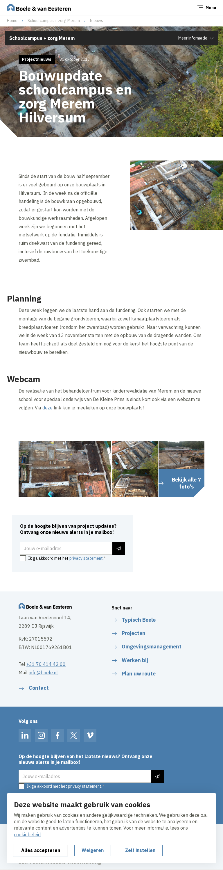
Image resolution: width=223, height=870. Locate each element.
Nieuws (96, 20)
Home (12, 20)
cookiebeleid (27, 834)
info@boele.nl (43, 672)
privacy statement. (86, 558)
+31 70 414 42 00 (46, 664)
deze (47, 408)
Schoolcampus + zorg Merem (54, 20)
